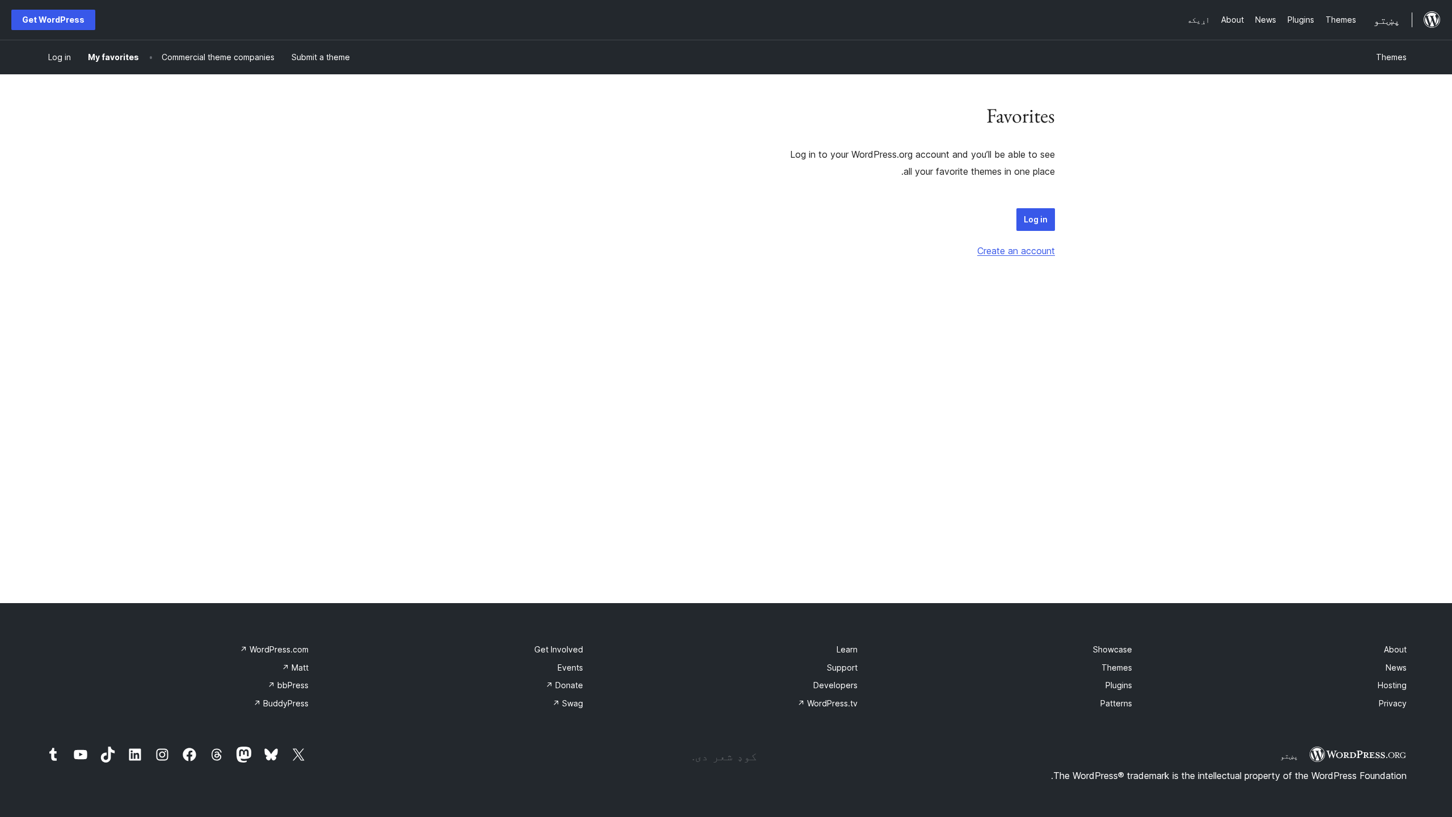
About (1395, 649)
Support (842, 667)
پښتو (1289, 755)
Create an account (1016, 250)
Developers (835, 685)
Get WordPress (53, 19)
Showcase (1112, 649)
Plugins (1118, 685)
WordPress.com (274, 649)
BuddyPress (281, 703)
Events (570, 667)
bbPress (288, 685)
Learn (847, 649)
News (1396, 667)
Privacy (1393, 703)
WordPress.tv (827, 703)
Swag (567, 703)
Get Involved (558, 649)
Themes (1391, 57)
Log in (1036, 219)
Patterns (1116, 703)
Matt (295, 667)
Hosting (1392, 685)
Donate (564, 685)
